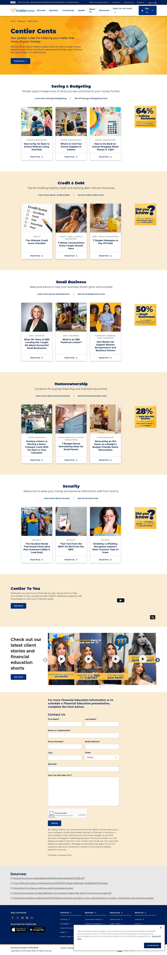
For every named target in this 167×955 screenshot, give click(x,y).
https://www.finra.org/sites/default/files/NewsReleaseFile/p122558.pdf (48, 878)
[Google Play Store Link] (37, 929)
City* (50, 753)
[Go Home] (22, 10)
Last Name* (90, 719)
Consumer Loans (66, 928)
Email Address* (92, 741)
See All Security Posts (88, 498)
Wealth (81, 10)
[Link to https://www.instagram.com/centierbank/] (32, 918)
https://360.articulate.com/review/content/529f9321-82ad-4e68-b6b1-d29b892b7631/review (60, 883)
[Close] (161, 927)
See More (18, 606)
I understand (152, 945)
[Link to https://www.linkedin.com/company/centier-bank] (22, 918)
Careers (139, 2)
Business (53, 10)
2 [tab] (104, 687)
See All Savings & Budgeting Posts (91, 98)
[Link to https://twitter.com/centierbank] (17, 918)
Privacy (64, 948)
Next (156, 659)
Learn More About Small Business (53, 294)
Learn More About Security (57, 498)
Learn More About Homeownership (52, 396)
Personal (41, 10)
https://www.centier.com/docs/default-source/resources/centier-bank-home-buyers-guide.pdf (62, 893)
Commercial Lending (93, 919)
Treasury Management (94, 924)
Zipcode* (52, 764)
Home (13, 21)
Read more (19, 61)
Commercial (68, 10)
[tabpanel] (61, 659)
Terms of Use (72, 948)
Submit (54, 823)
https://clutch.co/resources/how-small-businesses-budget (43, 888)
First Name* (53, 719)
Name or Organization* (59, 730)
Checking (64, 919)
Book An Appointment (98, 2)
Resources (104, 10)
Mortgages (64, 924)
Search (151, 3)
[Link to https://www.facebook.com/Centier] (12, 918)
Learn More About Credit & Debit (54, 195)
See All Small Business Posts (91, 294)
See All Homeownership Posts (92, 396)
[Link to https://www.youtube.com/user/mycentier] (27, 918)
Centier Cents (32, 21)
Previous (44, 659)
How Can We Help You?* (60, 775)
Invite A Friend (65, 937)
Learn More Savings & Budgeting (51, 98)
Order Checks (115, 924)
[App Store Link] (19, 929)
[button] (148, 10)
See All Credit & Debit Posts (91, 195)
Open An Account (122, 8)
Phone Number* (56, 741)
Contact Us (128, 2)
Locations (115, 2)
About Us (92, 10)
